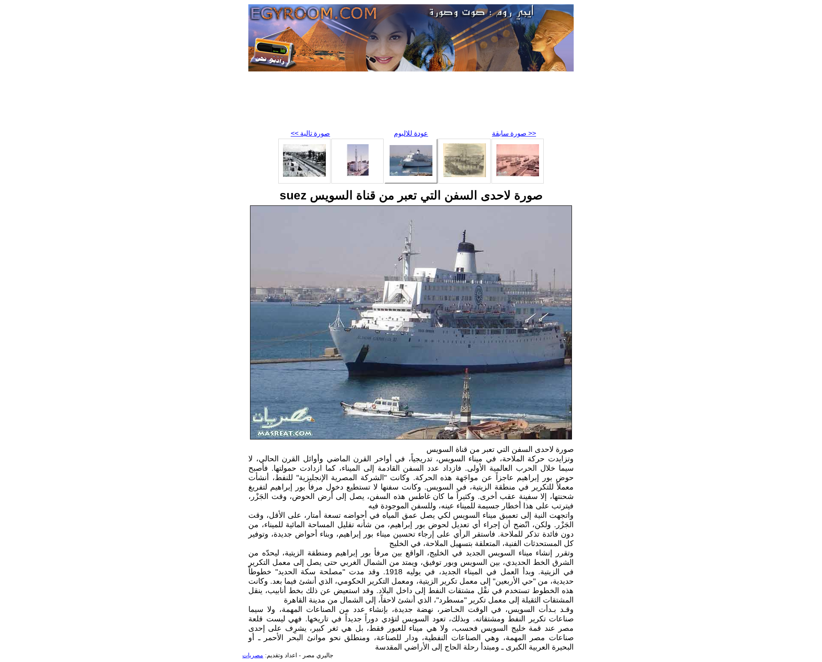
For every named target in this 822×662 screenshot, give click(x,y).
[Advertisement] (411, 102)
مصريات (252, 655)
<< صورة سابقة (514, 133)
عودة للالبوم (411, 133)
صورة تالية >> (310, 133)
